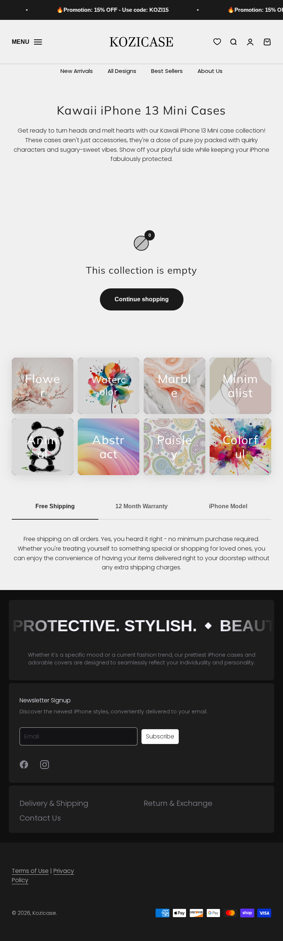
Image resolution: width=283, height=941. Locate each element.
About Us (210, 71)
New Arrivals (76, 71)
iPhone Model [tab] (228, 506)
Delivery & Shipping (54, 803)
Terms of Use (30, 871)
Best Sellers (167, 71)
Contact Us (40, 818)
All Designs (122, 71)
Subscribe (160, 736)
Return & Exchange (178, 803)
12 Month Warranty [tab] (141, 506)
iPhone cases (225, 655)
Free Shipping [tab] (55, 506)
